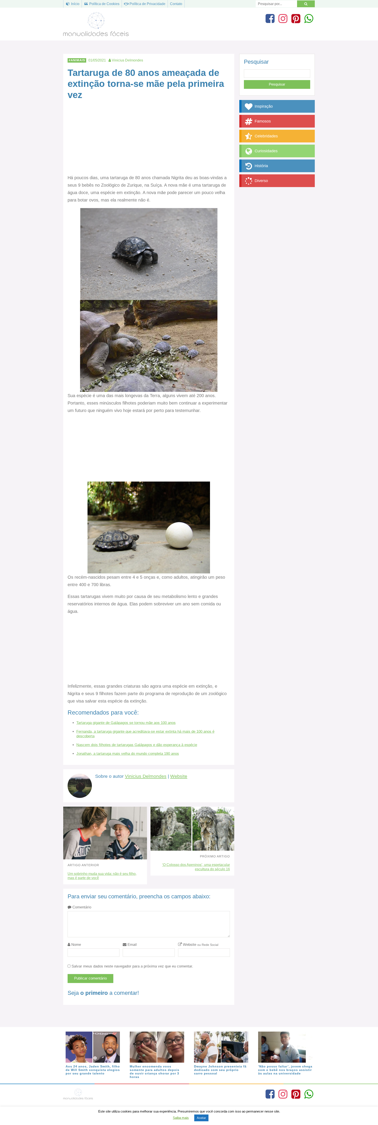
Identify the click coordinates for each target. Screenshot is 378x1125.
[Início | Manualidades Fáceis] (96, 34)
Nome (75, 945)
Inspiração (263, 106)
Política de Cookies (103, 4)
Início (74, 4)
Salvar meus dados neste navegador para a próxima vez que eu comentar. (132, 966)
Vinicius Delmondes (145, 776)
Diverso (261, 181)
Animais (78, 60)
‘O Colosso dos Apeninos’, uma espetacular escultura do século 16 (196, 867)
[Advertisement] (149, 141)
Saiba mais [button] (181, 1118)
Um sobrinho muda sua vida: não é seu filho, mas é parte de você (102, 876)
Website (178, 776)
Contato (176, 4)
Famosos (262, 121)
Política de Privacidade (147, 4)
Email (131, 945)
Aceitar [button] (201, 1118)
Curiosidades (266, 151)
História (261, 166)
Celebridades (266, 136)
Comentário (81, 907)
